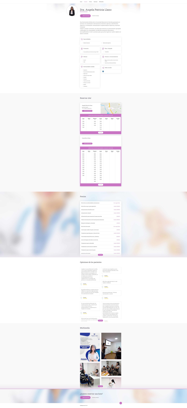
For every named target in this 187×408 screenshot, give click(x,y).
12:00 (100, 165)
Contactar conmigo (95, 15)
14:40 (83, 127)
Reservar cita (73, 22)
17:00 (83, 169)
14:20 (83, 125)
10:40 (83, 161)
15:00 (100, 129)
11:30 (100, 125)
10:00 (83, 121)
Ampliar (110, 108)
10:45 (83, 123)
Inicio (81, 1)
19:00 (83, 175)
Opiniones (95, 1)
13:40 (95, 125)
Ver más (100, 132)
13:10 (83, 165)
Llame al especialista (87, 110)
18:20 (83, 173)
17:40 (83, 171)
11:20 (83, 163)
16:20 (95, 173)
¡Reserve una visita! (86, 15)
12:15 (100, 127)
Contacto (72, 24)
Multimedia (101, 1)
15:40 (95, 171)
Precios (90, 1)
